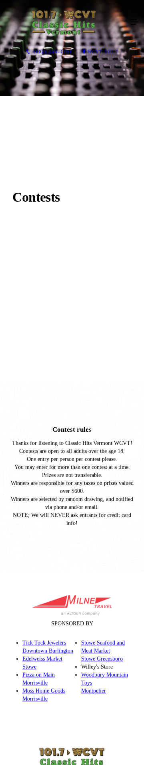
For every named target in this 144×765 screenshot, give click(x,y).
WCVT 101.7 (103, 51)
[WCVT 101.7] (64, 22)
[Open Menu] (134, 22)
